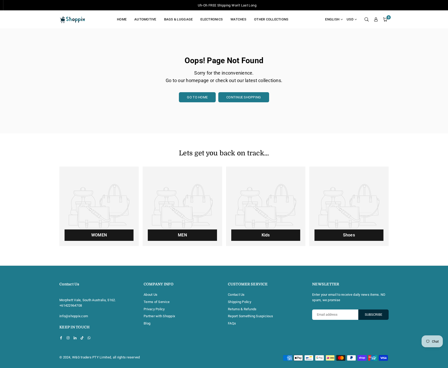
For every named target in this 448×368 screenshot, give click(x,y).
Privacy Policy (154, 309)
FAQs (232, 323)
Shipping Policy (239, 302)
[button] (385, 19)
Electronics (211, 19)
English (332, 19)
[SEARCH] (366, 19)
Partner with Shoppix (159, 316)
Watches (238, 19)
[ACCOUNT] (376, 19)
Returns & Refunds (242, 309)
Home (122, 19)
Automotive (145, 19)
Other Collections (271, 19)
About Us (150, 295)
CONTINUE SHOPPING (243, 97)
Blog (147, 323)
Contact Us (236, 295)
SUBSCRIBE (373, 314)
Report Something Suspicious (250, 316)
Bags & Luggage (178, 19)
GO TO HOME (197, 97)
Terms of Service (157, 302)
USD (350, 19)
